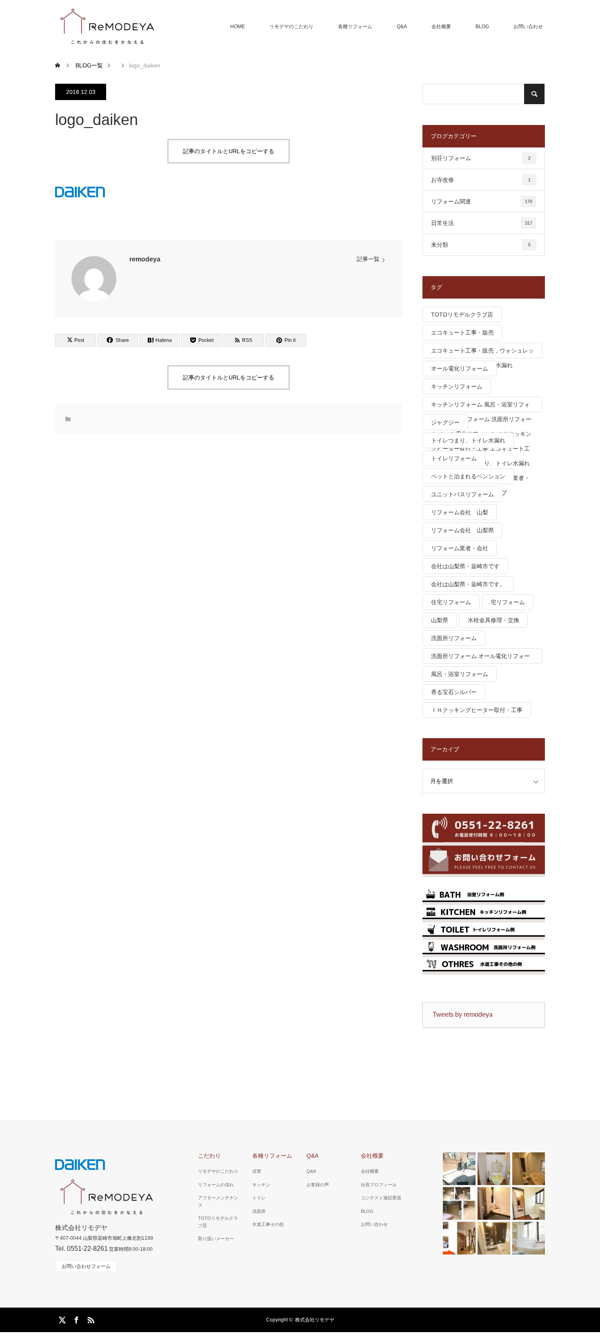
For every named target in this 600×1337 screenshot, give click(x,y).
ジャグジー (445, 422)
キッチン (261, 1184)
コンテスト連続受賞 (381, 1197)
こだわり (209, 1155)
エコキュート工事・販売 (462, 332)
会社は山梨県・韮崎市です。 (468, 584)
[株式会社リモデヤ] (106, 26)
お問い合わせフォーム (86, 1266)
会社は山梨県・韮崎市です (465, 566)
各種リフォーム (355, 26)
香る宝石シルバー (454, 692)
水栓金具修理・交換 (493, 620)
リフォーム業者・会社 (459, 548)
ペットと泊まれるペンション (468, 476)
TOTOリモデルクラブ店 (462, 314)
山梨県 (439, 620)
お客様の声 (318, 1184)
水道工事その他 (268, 1224)
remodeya (144, 259)
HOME (237, 26)
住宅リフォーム (451, 602)
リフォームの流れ (216, 1184)
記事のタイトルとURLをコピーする (228, 151)
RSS (90, 1318)
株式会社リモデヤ (314, 1320)
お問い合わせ (528, 26)
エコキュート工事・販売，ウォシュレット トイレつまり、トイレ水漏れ (482, 352)
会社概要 (441, 26)
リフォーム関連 (481, 201)
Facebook (75, 1318)
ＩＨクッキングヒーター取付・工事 (476, 710)
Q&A (402, 26)
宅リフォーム (508, 602)
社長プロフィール (379, 1184)
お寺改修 (481, 179)
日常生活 (481, 223)
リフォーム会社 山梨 (459, 512)
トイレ (259, 1197)
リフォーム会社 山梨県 (462, 530)
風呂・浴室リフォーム (459, 674)
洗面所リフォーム (454, 638)
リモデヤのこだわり (291, 26)
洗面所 (259, 1211)
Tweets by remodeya (463, 1014)
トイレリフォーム (454, 458)
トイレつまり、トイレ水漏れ (468, 440)
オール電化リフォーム (459, 368)
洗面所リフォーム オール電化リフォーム (480, 658)
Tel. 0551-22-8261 (81, 1248)
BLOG (482, 26)
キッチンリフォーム (456, 386)
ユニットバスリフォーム (462, 494)
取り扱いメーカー (216, 1238)
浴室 (256, 1171)
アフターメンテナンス (218, 1201)
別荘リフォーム (481, 158)
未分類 (481, 244)
